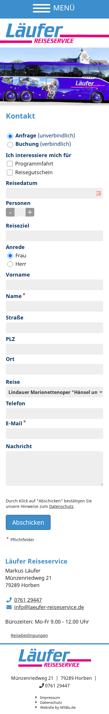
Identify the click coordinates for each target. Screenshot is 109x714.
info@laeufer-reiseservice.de (49, 607)
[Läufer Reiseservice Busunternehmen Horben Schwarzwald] (46, 33)
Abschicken (28, 522)
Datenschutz (61, 506)
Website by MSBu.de (58, 707)
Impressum (50, 697)
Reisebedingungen (29, 635)
